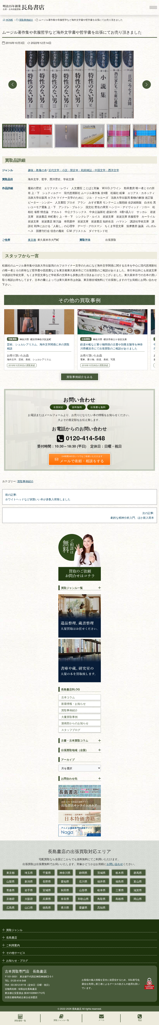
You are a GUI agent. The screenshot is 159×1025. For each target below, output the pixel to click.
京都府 (10, 899)
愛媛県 (83, 907)
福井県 (101, 881)
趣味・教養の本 (37, 170)
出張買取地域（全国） (74, 750)
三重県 (120, 890)
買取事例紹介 (26, 19)
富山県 (138, 881)
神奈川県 (65, 873)
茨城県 (101, 873)
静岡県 (83, 873)
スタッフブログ (70, 729)
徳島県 (47, 907)
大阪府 (29, 899)
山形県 (83, 890)
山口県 (29, 907)
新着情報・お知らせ (73, 703)
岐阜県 (101, 890)
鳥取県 (101, 899)
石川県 (83, 881)
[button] (12, 84)
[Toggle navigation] (153, 7)
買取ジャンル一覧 (72, 588)
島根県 (120, 899)
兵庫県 (47, 899)
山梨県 (10, 881)
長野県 (47, 881)
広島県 (10, 907)
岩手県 (29, 890)
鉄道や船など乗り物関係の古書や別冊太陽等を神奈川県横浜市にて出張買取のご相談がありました (111, 346)
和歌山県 (83, 899)
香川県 (65, 907)
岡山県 (138, 899)
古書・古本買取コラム (74, 740)
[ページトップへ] (152, 1005)
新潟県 (29, 881)
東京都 (32, 240)
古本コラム (68, 697)
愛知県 (65, 881)
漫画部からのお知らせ (74, 723)
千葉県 (47, 873)
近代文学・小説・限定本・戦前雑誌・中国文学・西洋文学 (83, 170)
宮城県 (47, 890)
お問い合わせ (115, 864)
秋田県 (65, 890)
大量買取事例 (69, 716)
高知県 (101, 907)
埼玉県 (29, 873)
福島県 (120, 881)
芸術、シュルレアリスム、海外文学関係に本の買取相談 (38, 346)
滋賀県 (138, 890)
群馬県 (138, 873)
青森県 (10, 890)
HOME (9, 19)
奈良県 (65, 899)
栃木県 (120, 873)
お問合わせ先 (69, 778)
